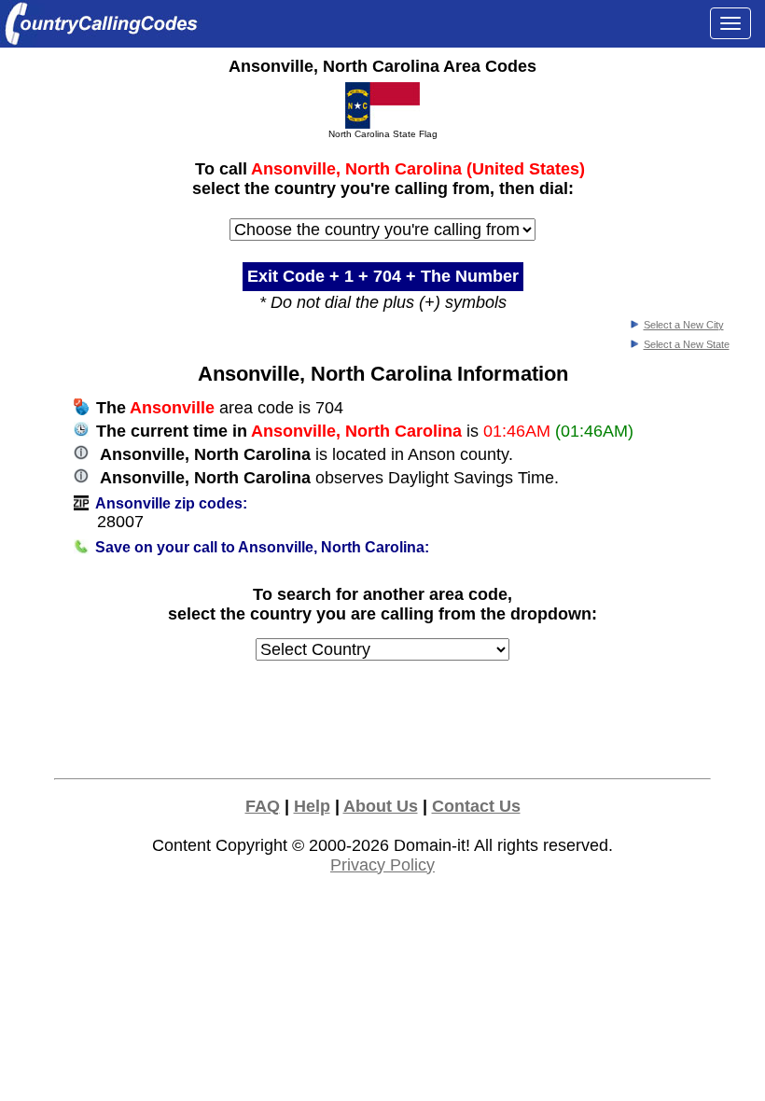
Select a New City (684, 324)
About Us (380, 806)
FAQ (262, 806)
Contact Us (476, 806)
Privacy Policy (382, 865)
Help (312, 806)
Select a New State (687, 344)
